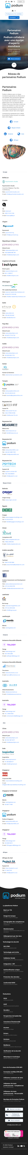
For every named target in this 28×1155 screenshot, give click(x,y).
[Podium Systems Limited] (14, 6)
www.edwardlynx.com (11, 250)
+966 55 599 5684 (9, 562)
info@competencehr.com (13, 544)
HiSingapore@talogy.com (13, 845)
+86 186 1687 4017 (9, 740)
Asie (22, 134)
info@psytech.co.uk (11, 476)
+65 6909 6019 (8, 843)
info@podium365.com (12, 454)
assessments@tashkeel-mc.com (15, 564)
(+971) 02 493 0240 (9, 608)
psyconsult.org (9, 232)
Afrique (16, 140)
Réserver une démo (15, 1109)
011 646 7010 (8, 870)
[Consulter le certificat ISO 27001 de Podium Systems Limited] (13, 1134)
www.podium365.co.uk (11, 450)
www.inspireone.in (10, 759)
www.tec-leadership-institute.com (14, 292)
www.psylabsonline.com (12, 391)
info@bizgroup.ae (11, 610)
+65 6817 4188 (8, 804)
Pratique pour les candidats (14, 14)
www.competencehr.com (12, 539)
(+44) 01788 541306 (9, 413)
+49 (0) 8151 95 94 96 (10, 294)
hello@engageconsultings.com (15, 522)
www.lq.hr (8, 211)
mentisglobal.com (10, 628)
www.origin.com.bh (11, 500)
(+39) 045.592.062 (9, 315)
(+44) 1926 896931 (9, 474)
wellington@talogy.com (13, 656)
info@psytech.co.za (11, 872)
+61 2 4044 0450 (8, 713)
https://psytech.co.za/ (11, 868)
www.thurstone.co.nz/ (11, 672)
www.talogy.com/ (10, 651)
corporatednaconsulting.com (13, 781)
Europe (16, 122)
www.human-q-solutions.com (13, 375)
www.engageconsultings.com (13, 517)
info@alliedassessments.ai (13, 694)
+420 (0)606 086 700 (10, 252)
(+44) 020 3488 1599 (10, 452)
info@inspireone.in (11, 764)
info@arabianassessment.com (14, 588)
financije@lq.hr (10, 215)
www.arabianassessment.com (13, 584)
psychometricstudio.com (12, 192)
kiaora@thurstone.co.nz (13, 675)
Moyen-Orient (16, 128)
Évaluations (7, 994)
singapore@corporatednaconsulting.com (14, 784)
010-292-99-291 (8, 519)
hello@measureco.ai (12, 433)
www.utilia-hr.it (9, 313)
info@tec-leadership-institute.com (16, 296)
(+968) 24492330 (9, 542)
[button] (15, 11)
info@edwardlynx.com (12, 255)
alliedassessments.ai (11, 692)
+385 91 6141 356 (9, 213)
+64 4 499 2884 (8, 653)
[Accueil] (13, 11)
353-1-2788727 (8, 273)
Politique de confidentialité (15, 1114)
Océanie (10, 134)
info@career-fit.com (12, 415)
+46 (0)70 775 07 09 (9, 335)
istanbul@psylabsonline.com (14, 395)
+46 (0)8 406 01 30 (9, 355)
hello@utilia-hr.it (10, 317)
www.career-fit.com (11, 411)
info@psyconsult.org (12, 235)
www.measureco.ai (10, 431)
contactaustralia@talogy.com (14, 716)
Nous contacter (15, 59)
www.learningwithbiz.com (12, 606)
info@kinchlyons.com (12, 275)
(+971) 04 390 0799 (9, 586)
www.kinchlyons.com (11, 271)
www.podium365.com (11, 821)
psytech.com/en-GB (11, 471)
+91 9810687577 (9, 762)
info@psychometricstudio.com (15, 194)
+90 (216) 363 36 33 (9, 393)
